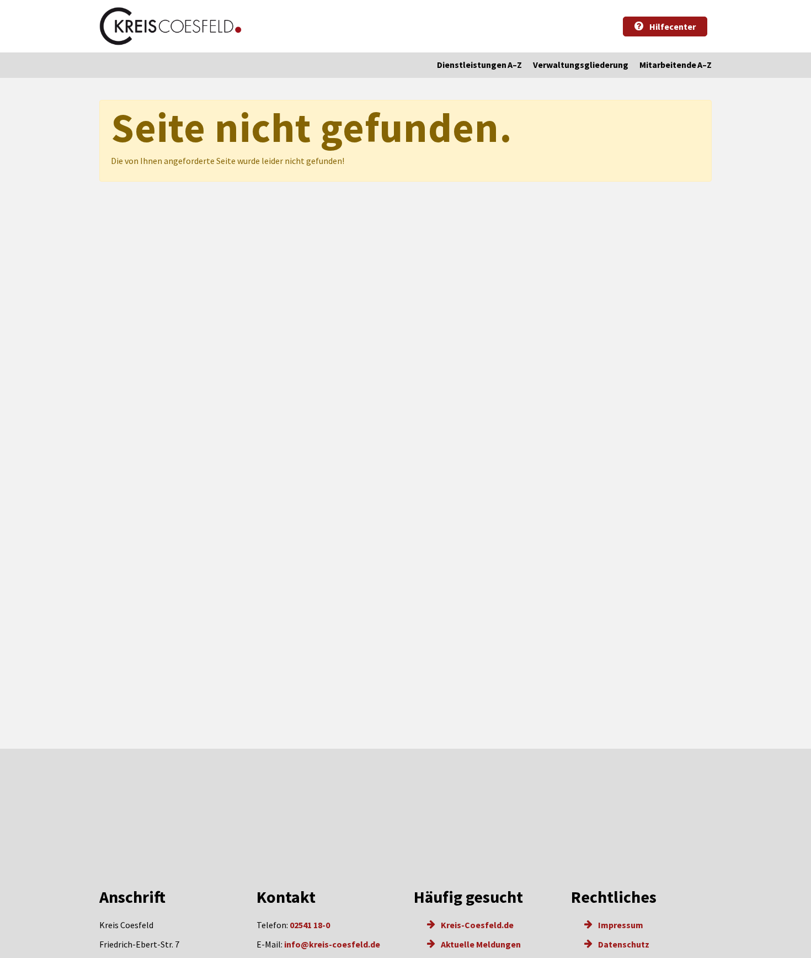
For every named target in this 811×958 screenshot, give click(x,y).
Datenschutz (622, 944)
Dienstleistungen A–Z (479, 64)
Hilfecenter (672, 26)
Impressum (619, 924)
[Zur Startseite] (170, 26)
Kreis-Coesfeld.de (476, 924)
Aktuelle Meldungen (480, 944)
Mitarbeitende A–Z (675, 64)
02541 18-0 (310, 924)
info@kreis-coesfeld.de (332, 944)
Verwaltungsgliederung (580, 64)
